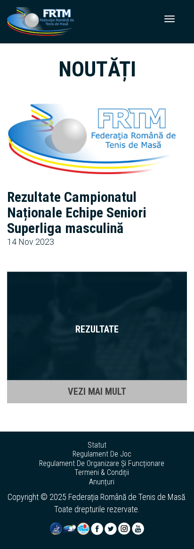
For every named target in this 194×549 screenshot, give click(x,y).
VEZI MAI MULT (97, 391)
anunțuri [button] (101, 482)
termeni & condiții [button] (101, 472)
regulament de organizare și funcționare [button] (101, 463)
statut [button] (97, 445)
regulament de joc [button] (102, 454)
